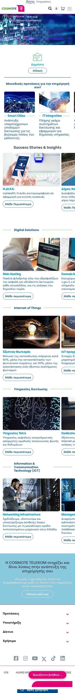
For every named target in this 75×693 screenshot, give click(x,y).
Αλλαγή (37, 70)
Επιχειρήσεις (43, 1)
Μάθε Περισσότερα (18, 204)
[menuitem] (16, 658)
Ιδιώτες (30, 1)
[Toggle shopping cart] (63, 8)
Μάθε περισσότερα (18, 296)
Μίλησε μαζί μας (38, 594)
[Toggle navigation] (70, 8)
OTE (6, 672)
